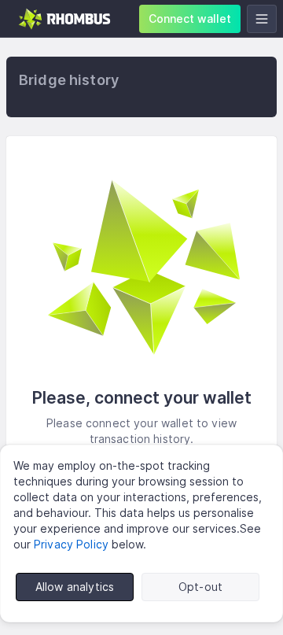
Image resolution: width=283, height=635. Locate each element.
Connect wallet (190, 18)
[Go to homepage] (65, 19)
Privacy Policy (71, 544)
